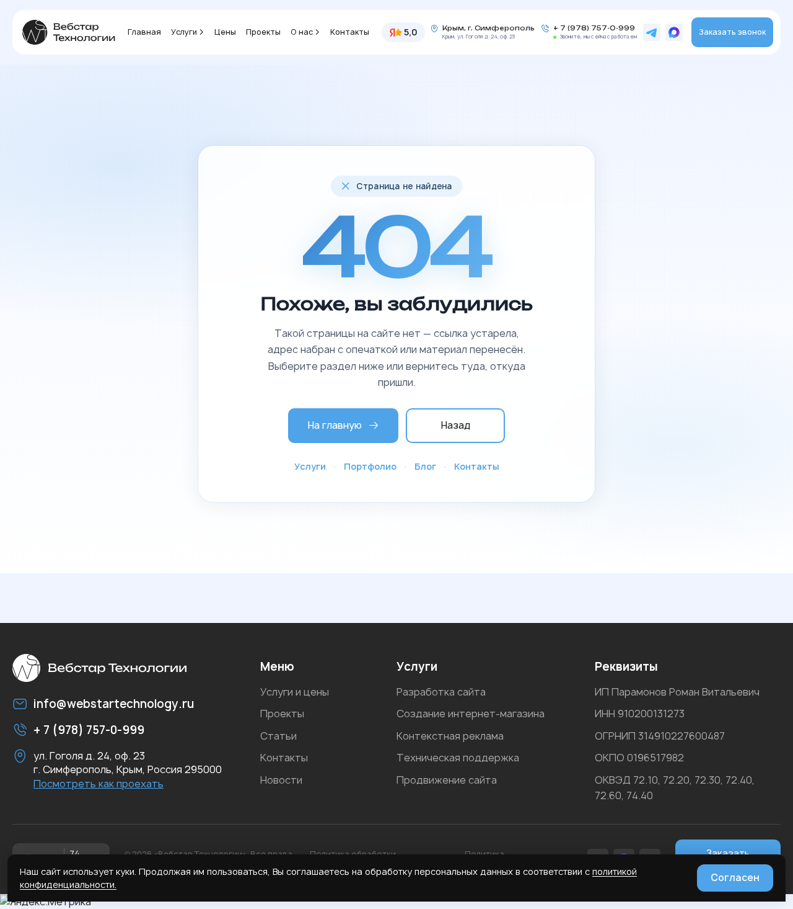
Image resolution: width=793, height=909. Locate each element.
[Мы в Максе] (674, 32)
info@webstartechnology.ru (113, 704)
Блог (425, 466)
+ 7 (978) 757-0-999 (594, 28)
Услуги (184, 32)
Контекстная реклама (450, 736)
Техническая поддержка (457, 757)
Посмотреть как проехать (98, 783)
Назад (455, 425)
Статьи (278, 736)
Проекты (263, 32)
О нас (302, 32)
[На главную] (68, 32)
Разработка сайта (441, 692)
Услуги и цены (294, 692)
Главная (144, 32)
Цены (225, 32)
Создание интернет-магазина (470, 713)
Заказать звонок (732, 32)
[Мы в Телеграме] (651, 32)
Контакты (349, 32)
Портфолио (370, 466)
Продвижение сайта (446, 780)
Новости (281, 780)
